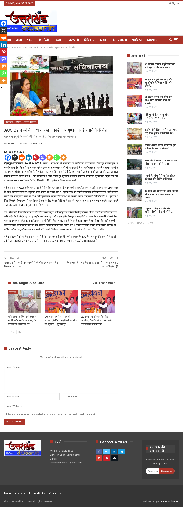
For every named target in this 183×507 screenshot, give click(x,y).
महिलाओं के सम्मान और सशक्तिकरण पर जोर (157, 116)
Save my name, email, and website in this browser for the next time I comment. (52, 414)
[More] (63, 157)
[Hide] (1, 87)
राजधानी (74, 40)
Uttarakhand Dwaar (169, 501)
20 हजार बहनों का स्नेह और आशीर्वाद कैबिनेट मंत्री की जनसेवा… (158, 100)
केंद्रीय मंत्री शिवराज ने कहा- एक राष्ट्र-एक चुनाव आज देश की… (161, 131)
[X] (15, 157)
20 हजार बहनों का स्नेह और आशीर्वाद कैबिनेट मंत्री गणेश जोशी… (159, 82)
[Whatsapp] (56, 157)
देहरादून (18, 122)
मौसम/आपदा (119, 40)
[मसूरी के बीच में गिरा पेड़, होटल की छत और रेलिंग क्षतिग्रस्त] (134, 179)
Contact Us (55, 493)
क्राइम (102, 40)
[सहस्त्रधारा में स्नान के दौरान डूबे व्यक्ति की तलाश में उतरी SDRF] (134, 149)
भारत (30, 40)
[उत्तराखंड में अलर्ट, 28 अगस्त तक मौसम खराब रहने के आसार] (134, 164)
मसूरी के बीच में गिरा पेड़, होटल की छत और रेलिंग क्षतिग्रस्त (160, 177)
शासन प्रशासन (30, 122)
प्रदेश (58, 40)
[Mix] (49, 157)
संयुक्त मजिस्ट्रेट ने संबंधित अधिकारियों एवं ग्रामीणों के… (159, 210)
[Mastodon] (42, 157)
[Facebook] (8, 157)
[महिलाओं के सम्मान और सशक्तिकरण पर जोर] (134, 118)
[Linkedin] (29, 157)
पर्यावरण (137, 40)
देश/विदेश (44, 40)
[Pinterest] (36, 157)
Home (7, 493)
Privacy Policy (37, 493)
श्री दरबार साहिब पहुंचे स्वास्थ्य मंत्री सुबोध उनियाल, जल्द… (160, 65)
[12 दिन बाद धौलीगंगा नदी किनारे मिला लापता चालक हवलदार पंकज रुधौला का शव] (134, 195)
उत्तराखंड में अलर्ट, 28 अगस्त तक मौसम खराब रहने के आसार (161, 162)
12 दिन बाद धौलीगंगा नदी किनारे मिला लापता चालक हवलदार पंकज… (161, 194)
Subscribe (166, 471)
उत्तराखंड (9, 122)
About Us (20, 493)
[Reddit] (22, 157)
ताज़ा (19, 40)
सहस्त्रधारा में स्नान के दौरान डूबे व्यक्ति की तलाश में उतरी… (160, 146)
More (151, 40)
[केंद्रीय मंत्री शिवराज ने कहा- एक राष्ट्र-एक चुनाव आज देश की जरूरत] (134, 134)
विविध (88, 40)
